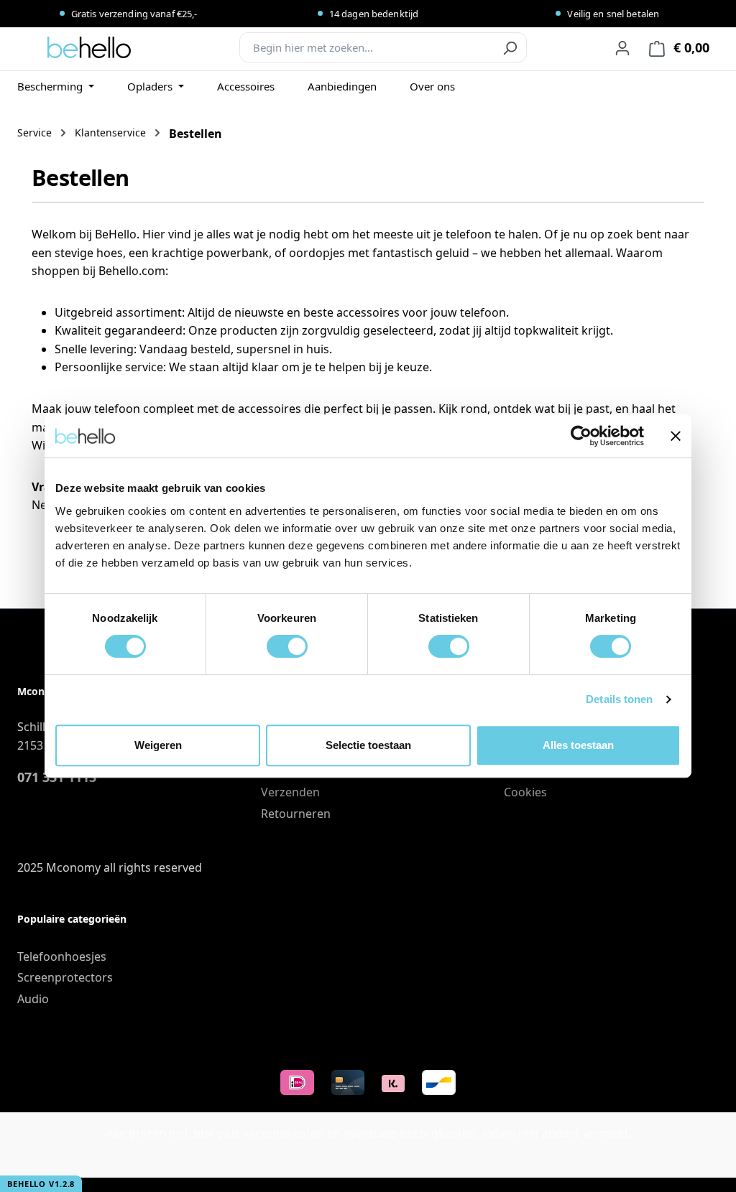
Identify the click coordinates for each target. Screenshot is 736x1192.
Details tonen (619, 699)
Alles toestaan (578, 745)
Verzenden (290, 792)
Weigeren (158, 745)
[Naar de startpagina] (89, 47)
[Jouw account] (622, 47)
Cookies (525, 792)
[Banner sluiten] (676, 436)
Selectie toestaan (368, 745)
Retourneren (296, 813)
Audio (33, 999)
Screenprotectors (65, 977)
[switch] (287, 646)
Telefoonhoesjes (61, 956)
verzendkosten (283, 1133)
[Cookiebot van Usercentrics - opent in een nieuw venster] (581, 436)
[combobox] (367, 47)
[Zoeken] (509, 47)
